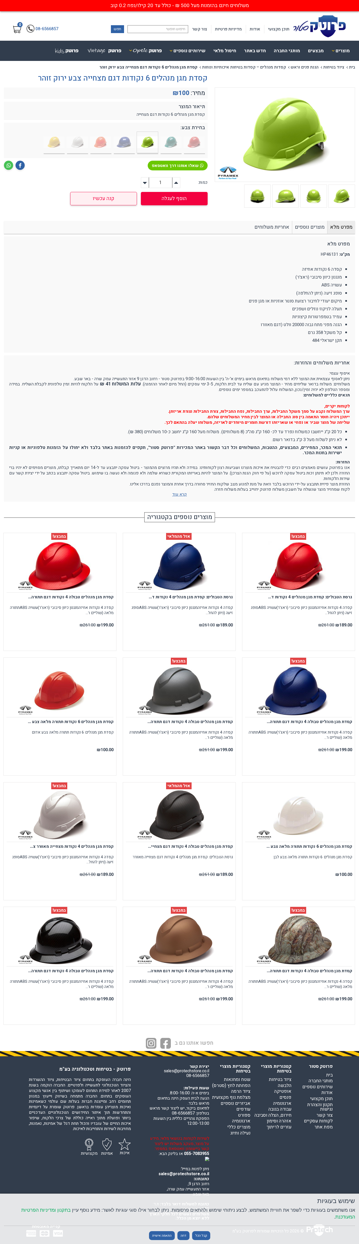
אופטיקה (282, 1091)
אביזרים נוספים (235, 1103)
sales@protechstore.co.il (183, 1174)
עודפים (243, 1109)
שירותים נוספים (317, 1087)
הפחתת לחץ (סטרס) (231, 1085)
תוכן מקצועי (278, 29)
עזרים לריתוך (278, 1127)
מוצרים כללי (238, 1127)
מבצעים (316, 51)
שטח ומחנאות (237, 1079)
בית (352, 67)
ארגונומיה (282, 1103)
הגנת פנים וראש (305, 67)
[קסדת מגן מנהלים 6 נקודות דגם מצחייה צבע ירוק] (171, 143)
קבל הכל (201, 1235)
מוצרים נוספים (310, 227)
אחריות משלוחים (271, 227)
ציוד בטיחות (333, 67)
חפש (117, 29)
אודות (255, 29)
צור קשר (199, 29)
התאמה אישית (162, 1235)
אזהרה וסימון (279, 1121)
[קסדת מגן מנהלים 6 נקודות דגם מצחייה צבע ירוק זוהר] (147, 143)
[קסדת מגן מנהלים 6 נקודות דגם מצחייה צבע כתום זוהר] (100, 143)
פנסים (285, 1097)
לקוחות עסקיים (318, 1121)
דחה (183, 1235)
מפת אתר (323, 1127)
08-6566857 (197, 1076)
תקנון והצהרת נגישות (320, 1107)
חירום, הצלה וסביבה (272, 1115)
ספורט (244, 1115)
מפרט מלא (341, 227)
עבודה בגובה (279, 1109)
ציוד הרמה (240, 1091)
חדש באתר (255, 51)
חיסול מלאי (224, 51)
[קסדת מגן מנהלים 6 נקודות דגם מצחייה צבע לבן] (77, 143)
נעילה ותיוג (240, 1133)
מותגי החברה (287, 51)
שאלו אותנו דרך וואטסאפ (175, 166)
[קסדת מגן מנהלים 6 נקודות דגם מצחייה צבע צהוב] (54, 143)
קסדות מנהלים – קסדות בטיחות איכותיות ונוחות (244, 67)
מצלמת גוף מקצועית (231, 1097)
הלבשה (284, 1085)
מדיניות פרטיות (228, 29)
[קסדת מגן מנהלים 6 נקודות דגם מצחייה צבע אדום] (194, 143)
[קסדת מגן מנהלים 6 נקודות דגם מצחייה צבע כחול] (124, 143)
